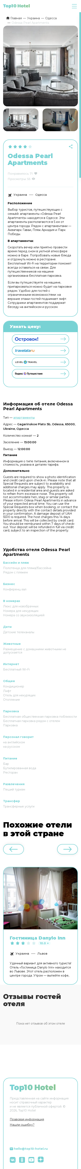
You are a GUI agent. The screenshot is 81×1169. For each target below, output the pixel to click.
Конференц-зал (14, 589)
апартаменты (24, 417)
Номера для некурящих (20, 611)
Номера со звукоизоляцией (23, 615)
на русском (11, 746)
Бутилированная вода (19, 768)
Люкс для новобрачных (20, 606)
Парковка (10, 725)
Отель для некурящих (19, 695)
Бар (6, 764)
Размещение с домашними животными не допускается (34, 650)
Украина (20, 194)
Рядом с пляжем (15, 572)
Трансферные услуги (18, 806)
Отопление (11, 700)
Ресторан (10, 772)
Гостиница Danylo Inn (37, 938)
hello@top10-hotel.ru (31, 1148)
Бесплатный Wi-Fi (16, 669)
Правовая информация (27, 1119)
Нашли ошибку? (22, 1124)
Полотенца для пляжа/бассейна (27, 568)
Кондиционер (13, 686)
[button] (73, 120)
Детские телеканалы (18, 632)
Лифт (7, 691)
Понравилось (18, 173)
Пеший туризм (14, 789)
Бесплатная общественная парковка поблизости (40, 716)
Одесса (41, 194)
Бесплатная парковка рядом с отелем (31, 721)
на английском (14, 742)
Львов (42, 953)
